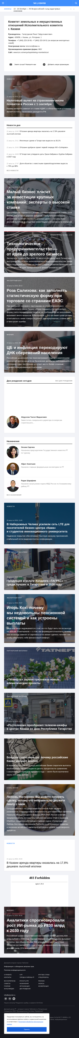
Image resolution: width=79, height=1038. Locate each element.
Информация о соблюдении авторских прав (19, 966)
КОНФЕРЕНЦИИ (43, 986)
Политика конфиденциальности (15, 970)
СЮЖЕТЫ (7, 983)
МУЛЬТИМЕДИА (9, 989)
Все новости (12, 170)
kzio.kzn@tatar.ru (33, 46)
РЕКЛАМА (41, 981)
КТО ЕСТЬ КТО (24, 981)
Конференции (13, 235)
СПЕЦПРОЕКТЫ (43, 977)
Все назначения (14, 495)
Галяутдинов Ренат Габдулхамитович (37, 34)
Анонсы (7, 9)
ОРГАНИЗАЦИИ (25, 986)
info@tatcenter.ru (9, 995)
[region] (26, 1023)
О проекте (8, 974)
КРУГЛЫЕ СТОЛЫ (44, 974)
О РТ (21, 974)
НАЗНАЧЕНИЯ (24, 983)
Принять (27, 1029)
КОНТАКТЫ (7, 977)
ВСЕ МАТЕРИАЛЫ (10, 981)
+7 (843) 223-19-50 (24, 40)
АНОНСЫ (41, 983)
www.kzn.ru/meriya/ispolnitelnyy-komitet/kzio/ (31, 52)
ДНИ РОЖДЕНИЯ (25, 989)
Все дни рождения (63, 381)
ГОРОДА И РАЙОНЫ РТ (27, 977)
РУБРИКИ (7, 986)
